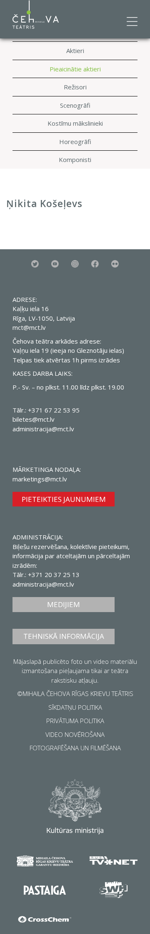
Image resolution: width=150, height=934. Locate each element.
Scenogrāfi (75, 105)
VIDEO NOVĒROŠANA (75, 734)
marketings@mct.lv (39, 479)
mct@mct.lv (29, 327)
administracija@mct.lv (43, 429)
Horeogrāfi (75, 141)
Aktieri (75, 50)
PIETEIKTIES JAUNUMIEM (64, 499)
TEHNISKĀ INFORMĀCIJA (63, 636)
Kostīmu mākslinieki (75, 123)
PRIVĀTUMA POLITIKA (75, 720)
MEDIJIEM (63, 604)
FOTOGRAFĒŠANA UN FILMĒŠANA (75, 748)
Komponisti (75, 159)
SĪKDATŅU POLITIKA (75, 707)
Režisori (75, 87)
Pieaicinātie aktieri (75, 69)
